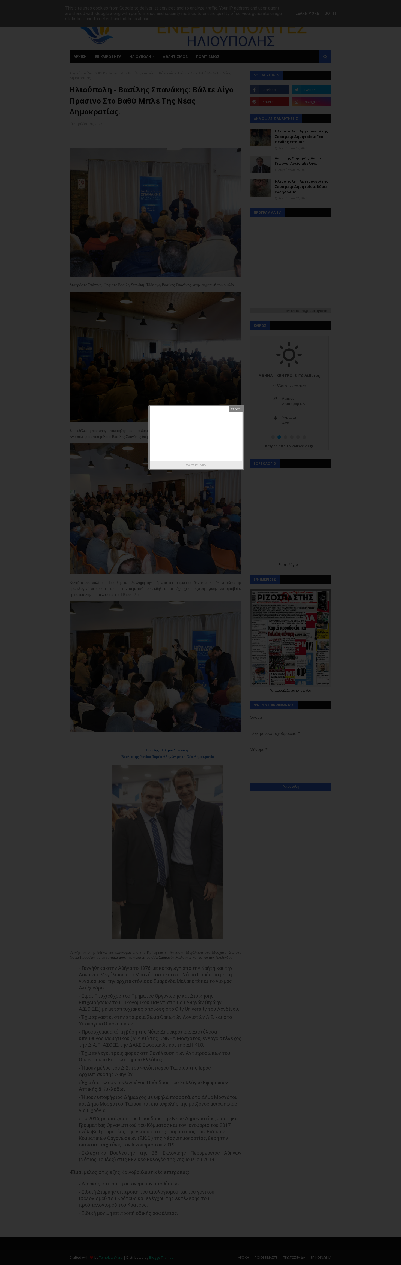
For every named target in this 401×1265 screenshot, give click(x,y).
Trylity (202, 465)
